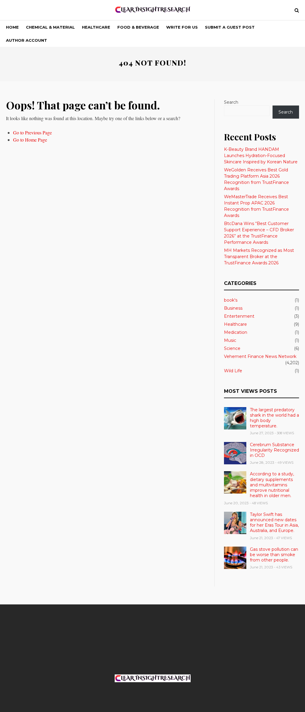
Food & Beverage (138, 27)
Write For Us (182, 27)
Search (231, 102)
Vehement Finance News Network (260, 356)
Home (12, 27)
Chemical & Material (50, 27)
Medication (235, 332)
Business (233, 308)
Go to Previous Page (32, 132)
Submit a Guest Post (230, 27)
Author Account (26, 40)
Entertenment (239, 316)
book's (230, 300)
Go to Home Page (30, 139)
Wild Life (233, 370)
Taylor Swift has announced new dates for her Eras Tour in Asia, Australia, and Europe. (274, 522)
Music (230, 340)
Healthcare (96, 27)
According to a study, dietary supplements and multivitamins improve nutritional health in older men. (272, 484)
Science (232, 348)
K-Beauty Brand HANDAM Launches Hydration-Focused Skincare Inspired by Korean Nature (261, 156)
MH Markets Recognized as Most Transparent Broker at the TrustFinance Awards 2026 (259, 257)
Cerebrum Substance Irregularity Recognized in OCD (274, 450)
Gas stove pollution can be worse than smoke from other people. (274, 555)
